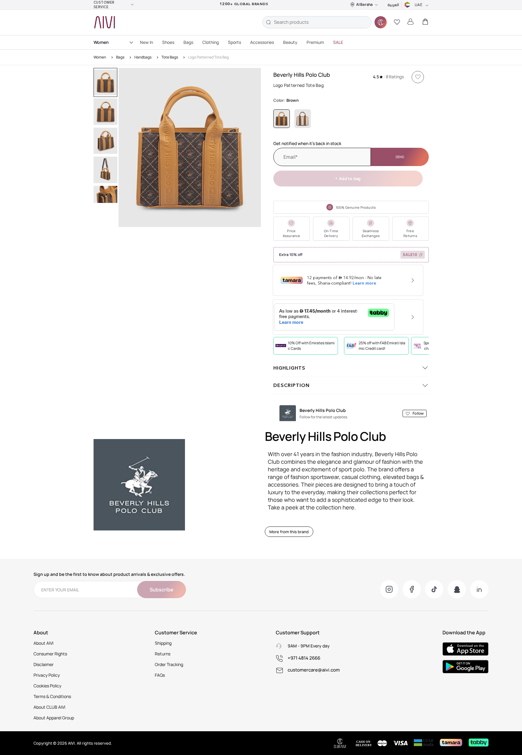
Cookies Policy (47, 686)
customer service (104, 4)
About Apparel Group (54, 718)
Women (101, 42)
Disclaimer (44, 664)
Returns (162, 654)
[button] (397, 22)
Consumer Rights (50, 654)
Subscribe (161, 589)
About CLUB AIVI (49, 707)
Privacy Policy (47, 675)
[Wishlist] (418, 77)
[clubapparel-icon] (381, 22)
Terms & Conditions (52, 696)
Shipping (163, 643)
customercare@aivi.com (314, 670)
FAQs (160, 675)
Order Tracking (169, 664)
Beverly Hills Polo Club (301, 74)
